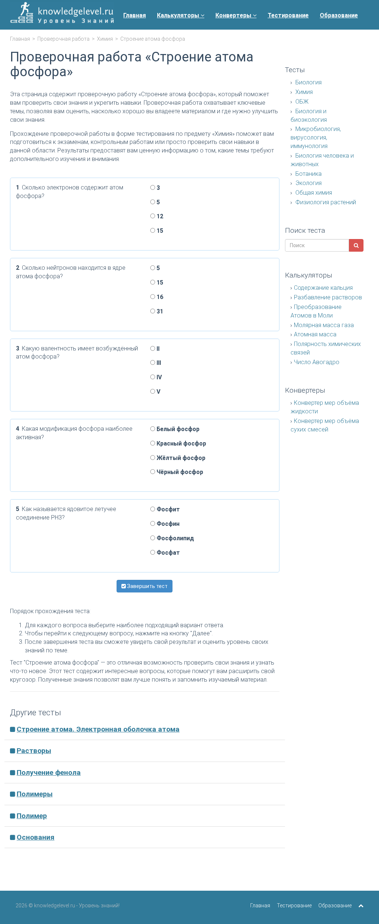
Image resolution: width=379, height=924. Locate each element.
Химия (105, 39)
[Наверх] (360, 905)
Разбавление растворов (328, 297)
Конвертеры (234, 15)
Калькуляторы (179, 15)
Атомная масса (315, 334)
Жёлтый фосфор (180, 457)
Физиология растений (325, 202)
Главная (134, 15)
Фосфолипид (174, 538)
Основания (35, 837)
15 (159, 230)
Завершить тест (147, 586)
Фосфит (167, 509)
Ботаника (308, 173)
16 (159, 296)
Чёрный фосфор (179, 472)
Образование (339, 15)
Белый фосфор (177, 429)
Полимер (32, 816)
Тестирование (288, 15)
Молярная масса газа (324, 325)
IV (158, 377)
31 (159, 311)
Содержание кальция (323, 287)
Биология (308, 82)
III (158, 362)
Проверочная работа (63, 39)
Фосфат (167, 552)
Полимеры (35, 794)
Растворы (34, 750)
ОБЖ (301, 101)
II (157, 348)
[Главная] (62, 15)
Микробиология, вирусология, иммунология (316, 137)
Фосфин (167, 523)
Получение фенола (49, 772)
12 (159, 216)
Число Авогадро (316, 362)
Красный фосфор (180, 443)
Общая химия (313, 192)
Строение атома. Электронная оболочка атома (98, 729)
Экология (308, 183)
